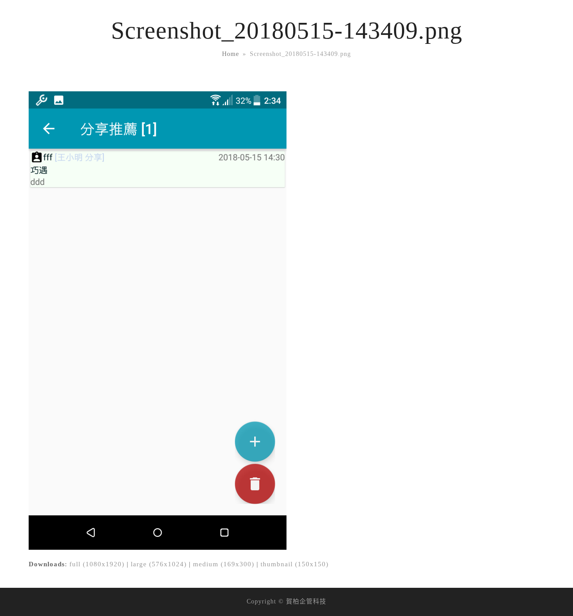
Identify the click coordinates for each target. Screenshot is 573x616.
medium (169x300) (223, 564)
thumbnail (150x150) (295, 564)
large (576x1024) (159, 564)
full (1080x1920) (96, 564)
